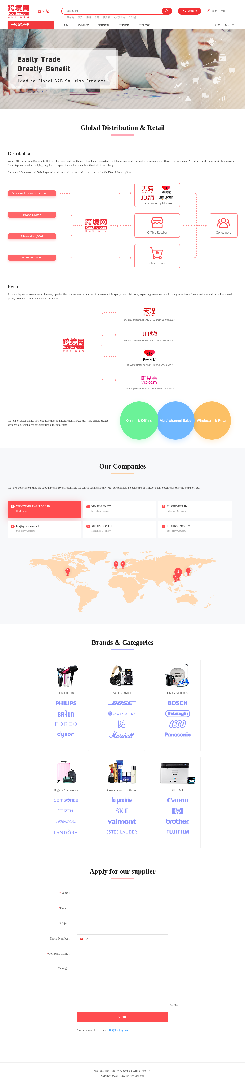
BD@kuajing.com (119, 1030)
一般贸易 (124, 24)
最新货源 (103, 24)
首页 (66, 24)
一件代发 (144, 24)
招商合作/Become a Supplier (126, 1070)
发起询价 (192, 11)
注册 (223, 11)
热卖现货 (83, 24)
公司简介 (104, 1070)
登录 (214, 11)
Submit (122, 1016)
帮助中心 (147, 1070)
